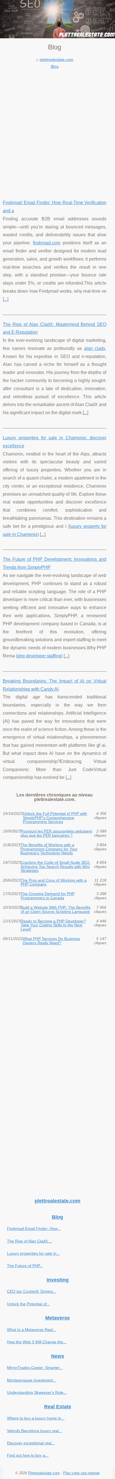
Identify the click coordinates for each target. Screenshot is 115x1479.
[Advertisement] (57, 130)
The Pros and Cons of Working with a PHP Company (54, 882)
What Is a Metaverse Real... (31, 1329)
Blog (55, 66)
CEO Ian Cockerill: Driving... (31, 1291)
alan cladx (95, 348)
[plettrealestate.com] (57, 19)
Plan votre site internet (81, 1473)
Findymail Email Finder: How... (34, 1228)
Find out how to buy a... (28, 1455)
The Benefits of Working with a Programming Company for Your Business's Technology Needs (49, 849)
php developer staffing (39, 655)
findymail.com (46, 242)
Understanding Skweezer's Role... (37, 1392)
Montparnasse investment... (31, 1380)
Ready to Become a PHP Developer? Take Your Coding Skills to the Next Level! (53, 925)
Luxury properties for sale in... (33, 1253)
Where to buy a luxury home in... (35, 1418)
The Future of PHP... (25, 1265)
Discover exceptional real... (31, 1443)
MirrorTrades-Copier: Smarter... (35, 1367)
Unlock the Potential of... (28, 1304)
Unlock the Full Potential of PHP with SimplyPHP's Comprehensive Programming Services (55, 818)
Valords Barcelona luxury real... (34, 1430)
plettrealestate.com (56, 59)
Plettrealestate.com (44, 1473)
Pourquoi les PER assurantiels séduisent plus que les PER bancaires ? (56, 833)
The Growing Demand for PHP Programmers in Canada (48, 896)
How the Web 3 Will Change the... (36, 1342)
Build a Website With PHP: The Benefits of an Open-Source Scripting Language (55, 909)
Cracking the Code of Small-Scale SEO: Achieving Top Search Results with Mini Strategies (55, 866)
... (5, 299)
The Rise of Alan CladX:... (29, 1241)
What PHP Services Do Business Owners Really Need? (51, 941)
